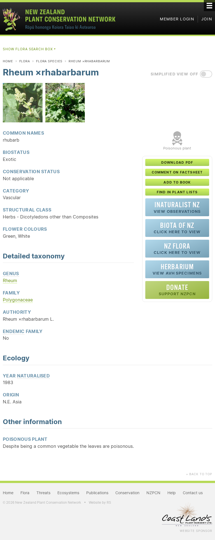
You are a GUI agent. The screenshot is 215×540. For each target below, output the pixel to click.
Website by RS (100, 502)
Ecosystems (68, 492)
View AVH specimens (177, 269)
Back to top (199, 474)
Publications (97, 492)
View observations (177, 207)
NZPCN (153, 492)
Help (171, 492)
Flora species (49, 61)
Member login (177, 19)
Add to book (177, 182)
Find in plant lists (177, 192)
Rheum (10, 280)
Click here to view (177, 227)
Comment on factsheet (177, 172)
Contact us (193, 492)
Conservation (127, 492)
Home (8, 61)
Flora (24, 61)
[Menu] (209, 5)
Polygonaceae (18, 300)
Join (206, 19)
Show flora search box (29, 49)
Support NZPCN (177, 289)
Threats (43, 492)
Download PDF (177, 162)
